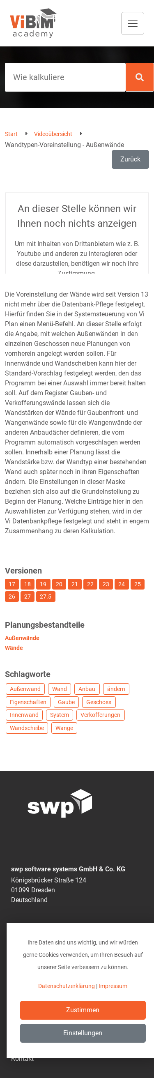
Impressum (113, 986)
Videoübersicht (53, 134)
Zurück (130, 159)
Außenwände (22, 638)
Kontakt (22, 1058)
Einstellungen (82, 1033)
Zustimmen (82, 1010)
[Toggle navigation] (132, 23)
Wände (14, 648)
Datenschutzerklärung (66, 986)
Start (11, 134)
